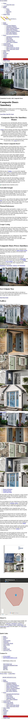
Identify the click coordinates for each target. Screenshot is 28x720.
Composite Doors (10, 40)
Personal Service (7, 490)
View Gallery (3, 412)
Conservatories (6, 43)
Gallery (8, 10)
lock (1, 200)
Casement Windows (11, 25)
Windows (5, 24)
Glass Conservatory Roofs (12, 47)
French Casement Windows (13, 31)
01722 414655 (3, 0)
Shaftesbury (3, 265)
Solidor (2, 129)
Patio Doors (9, 38)
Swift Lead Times (7, 492)
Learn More (3, 114)
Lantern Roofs (9, 46)
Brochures (8, 11)
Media (4, 7)
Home (4, 22)
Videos (8, 13)
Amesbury (8, 623)
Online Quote (6, 14)
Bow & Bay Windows (11, 34)
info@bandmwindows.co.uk (10, 657)
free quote (23, 626)
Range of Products (7, 489)
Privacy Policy (3, 673)
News (7, 9)
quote (15, 140)
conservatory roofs (4, 626)
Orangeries (5, 642)
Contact (5, 6)
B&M (24, 523)
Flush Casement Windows (12, 28)
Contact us (17, 110)
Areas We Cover (10, 4)
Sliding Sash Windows (11, 29)
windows (12, 503)
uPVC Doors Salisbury (12, 42)
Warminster (22, 265)
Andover (15, 265)
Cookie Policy (11, 673)
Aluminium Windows (11, 27)
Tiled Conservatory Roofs (12, 49)
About (4, 3)
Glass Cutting (6, 50)
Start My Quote (10, 114)
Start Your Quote (4, 297)
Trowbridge (9, 265)
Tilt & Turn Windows (11, 32)
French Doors (9, 39)
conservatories (20, 625)
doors (16, 503)
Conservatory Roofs (8, 45)
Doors (4, 35)
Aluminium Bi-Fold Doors (12, 36)
